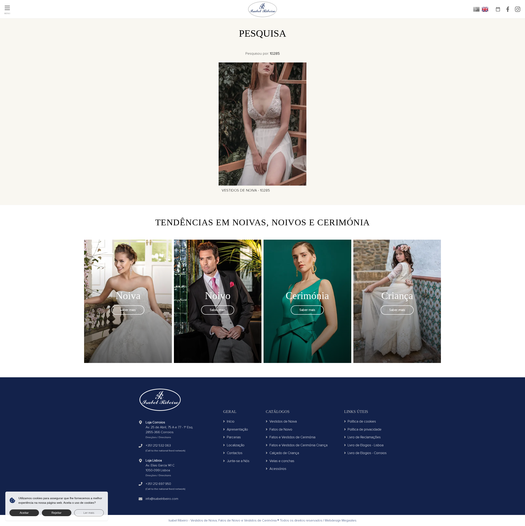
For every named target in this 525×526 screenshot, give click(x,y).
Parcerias (234, 437)
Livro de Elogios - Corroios (367, 453)
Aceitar (24, 512)
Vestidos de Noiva (283, 421)
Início (230, 421)
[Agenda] (497, 9)
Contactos (234, 453)
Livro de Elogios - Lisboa (365, 445)
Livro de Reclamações (364, 437)
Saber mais (128, 310)
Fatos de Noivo (280, 429)
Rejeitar (56, 512)
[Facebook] (507, 9)
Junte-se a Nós (238, 461)
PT (476, 9)
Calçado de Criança (284, 453)
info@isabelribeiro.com (162, 499)
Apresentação (237, 429)
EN (485, 9)
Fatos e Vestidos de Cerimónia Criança (298, 445)
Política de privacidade (364, 429)
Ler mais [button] (88, 513)
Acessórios (277, 469)
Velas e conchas (281, 461)
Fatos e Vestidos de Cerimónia (292, 437)
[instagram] (517, 9)
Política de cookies (362, 421)
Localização (235, 445)
